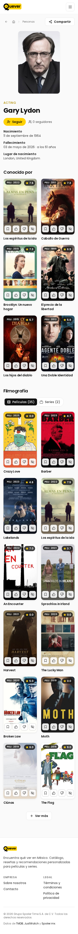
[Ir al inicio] (10, 848)
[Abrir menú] (70, 7)
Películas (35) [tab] (23, 402)
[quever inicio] (12, 6)
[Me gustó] (16, 228)
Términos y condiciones (52, 885)
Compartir (62, 22)
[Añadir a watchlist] (7, 228)
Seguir (17, 122)
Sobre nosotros (14, 883)
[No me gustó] (24, 228)
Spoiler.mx (48, 923)
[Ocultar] (32, 228)
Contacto (10, 889)
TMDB (19, 923)
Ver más (41, 816)
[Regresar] (6, 21)
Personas (29, 21)
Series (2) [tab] (52, 402)
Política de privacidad (51, 895)
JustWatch (31, 923)
